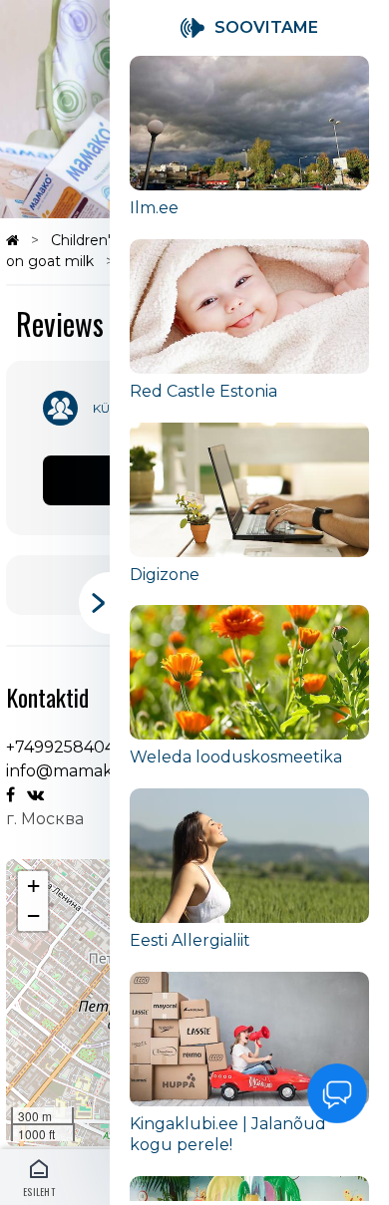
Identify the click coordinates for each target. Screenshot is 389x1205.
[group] (249, 147)
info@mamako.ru (75, 770)
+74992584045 (65, 747)
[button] (33, 886)
